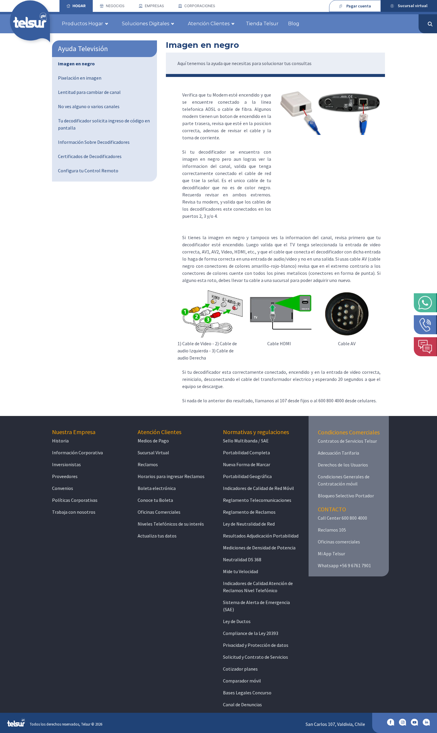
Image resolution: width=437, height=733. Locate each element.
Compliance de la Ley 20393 (250, 633)
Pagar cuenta (358, 6)
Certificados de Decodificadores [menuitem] (90, 156)
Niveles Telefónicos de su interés (171, 524)
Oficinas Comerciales (159, 512)
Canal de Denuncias (242, 704)
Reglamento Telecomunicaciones (257, 500)
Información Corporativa (77, 452)
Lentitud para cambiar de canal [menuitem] (89, 92)
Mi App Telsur (331, 554)
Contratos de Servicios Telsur (347, 441)
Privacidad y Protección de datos (255, 645)
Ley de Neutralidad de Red (249, 524)
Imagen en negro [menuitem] (76, 64)
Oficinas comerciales (339, 542)
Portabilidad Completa (246, 452)
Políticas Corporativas (75, 500)
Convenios (62, 488)
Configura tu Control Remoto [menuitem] (88, 171)
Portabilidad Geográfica (247, 476)
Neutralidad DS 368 (242, 559)
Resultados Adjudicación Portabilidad (260, 536)
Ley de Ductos (237, 621)
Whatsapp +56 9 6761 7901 (344, 565)
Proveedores (65, 476)
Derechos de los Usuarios (343, 465)
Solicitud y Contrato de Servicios (255, 657)
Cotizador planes (240, 669)
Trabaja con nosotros (73, 512)
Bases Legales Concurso (247, 693)
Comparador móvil (242, 681)
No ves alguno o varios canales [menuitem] (89, 106)
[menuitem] (76, 6)
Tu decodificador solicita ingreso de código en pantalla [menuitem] (104, 124)
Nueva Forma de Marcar (246, 464)
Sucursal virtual (412, 5)
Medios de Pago (153, 441)
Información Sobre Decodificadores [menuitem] (94, 142)
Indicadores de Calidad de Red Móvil (258, 488)
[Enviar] (430, 24)
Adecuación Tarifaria (338, 453)
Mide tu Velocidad (240, 571)
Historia (60, 441)
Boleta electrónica (157, 488)
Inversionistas (66, 464)
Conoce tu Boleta (155, 500)
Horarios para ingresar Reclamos (171, 476)
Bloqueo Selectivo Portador (346, 496)
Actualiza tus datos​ (157, 536)
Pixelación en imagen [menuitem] (79, 78)
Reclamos (148, 464)
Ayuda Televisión (83, 48)
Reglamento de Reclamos (249, 512)
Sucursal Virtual (153, 452)
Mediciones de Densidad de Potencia (259, 548)
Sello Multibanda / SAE (246, 441)
